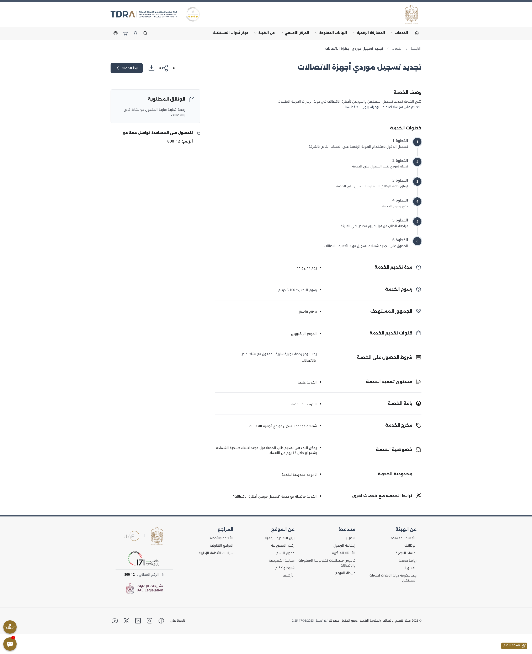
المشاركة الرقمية (368, 34)
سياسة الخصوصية (281, 560)
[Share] (166, 68)
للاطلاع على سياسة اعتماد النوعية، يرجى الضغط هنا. (382, 107)
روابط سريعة (407, 560)
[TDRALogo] (144, 14)
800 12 (129, 574)
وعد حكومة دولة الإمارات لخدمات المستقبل (392, 578)
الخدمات (398, 34)
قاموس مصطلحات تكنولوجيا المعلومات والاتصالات (326, 563)
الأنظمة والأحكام (221, 538)
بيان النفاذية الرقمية (279, 538)
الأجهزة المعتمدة (403, 538)
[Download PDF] (153, 68)
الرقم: (180, 141)
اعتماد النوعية (406, 553)
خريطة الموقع (345, 572)
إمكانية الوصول (344, 545)
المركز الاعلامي (294, 34)
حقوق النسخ (285, 553)
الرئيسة (416, 49)
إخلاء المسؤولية (282, 545)
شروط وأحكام (284, 567)
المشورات (409, 567)
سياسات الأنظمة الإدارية (216, 553)
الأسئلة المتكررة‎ (343, 553)
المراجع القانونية (221, 545)
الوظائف (410, 545)
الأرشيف (288, 575)
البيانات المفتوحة (330, 34)
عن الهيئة (263, 34)
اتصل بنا (349, 538)
